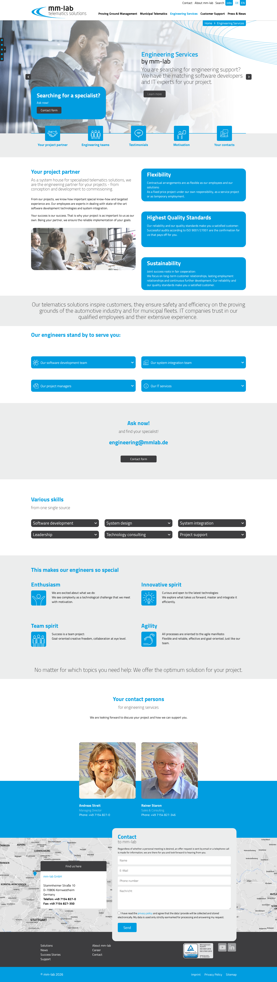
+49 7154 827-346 (163, 814)
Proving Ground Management (117, 13)
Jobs (229, 3)
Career (96, 950)
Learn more (155, 94)
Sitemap (231, 974)
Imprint (196, 974)
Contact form (49, 110)
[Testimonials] (138, 133)
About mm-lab (204, 3)
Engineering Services (184, 13)
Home (208, 23)
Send (127, 927)
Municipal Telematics (153, 13)
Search (219, 3)
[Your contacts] (224, 133)
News (44, 950)
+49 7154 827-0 (99, 814)
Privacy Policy (213, 974)
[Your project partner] (52, 133)
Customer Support (212, 13)
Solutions (47, 945)
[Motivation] (181, 133)
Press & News (237, 13)
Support (46, 959)
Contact (187, 3)
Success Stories (50, 954)
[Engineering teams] (95, 133)
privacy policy (145, 913)
